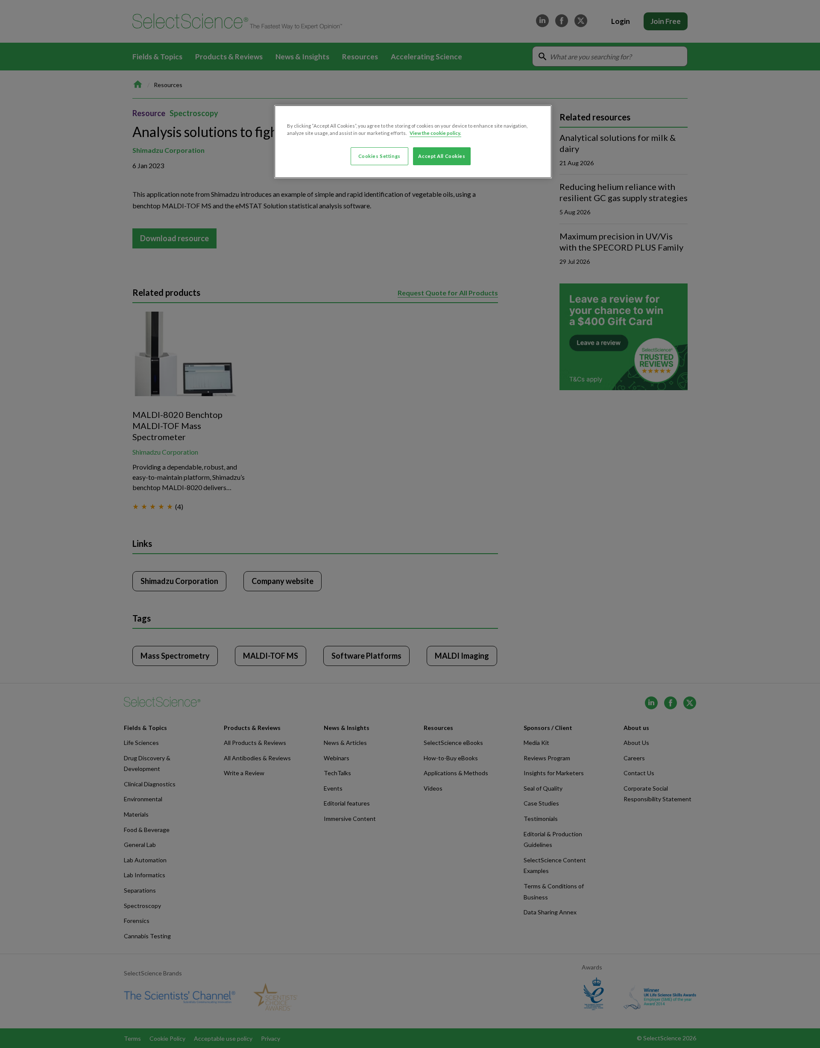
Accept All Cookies (441, 156)
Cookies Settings (379, 156)
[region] (413, 141)
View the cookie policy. (435, 133)
